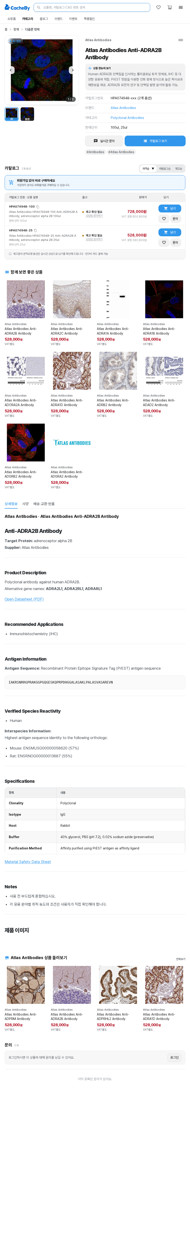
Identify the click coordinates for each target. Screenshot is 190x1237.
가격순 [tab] (148, 168)
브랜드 (58, 19)
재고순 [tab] (178, 168)
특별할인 (89, 19)
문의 (175, 219)
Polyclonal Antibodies (127, 118)
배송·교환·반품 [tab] (44, 504)
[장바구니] (169, 7)
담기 (173, 208)
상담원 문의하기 (94, 215)
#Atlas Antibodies (121, 152)
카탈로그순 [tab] (165, 168)
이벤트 (73, 19)
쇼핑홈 (11, 19)
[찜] (158, 7)
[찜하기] (164, 218)
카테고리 (27, 19)
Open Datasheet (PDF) (24, 599)
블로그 (44, 19)
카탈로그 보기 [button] (158, 141)
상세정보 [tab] (11, 504)
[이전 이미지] (11, 70)
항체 (16, 29)
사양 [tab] (25, 504)
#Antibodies (95, 152)
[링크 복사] (180, 40)
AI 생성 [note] (16, 42)
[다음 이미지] (73, 70)
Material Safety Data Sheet (28, 861)
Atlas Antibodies (98, 40)
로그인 (174, 1057)
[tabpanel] (95, 726)
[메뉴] (180, 7)
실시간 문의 (107, 141)
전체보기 (180, 959)
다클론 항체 (32, 29)
